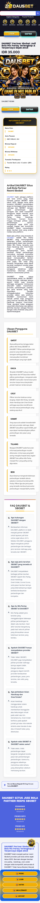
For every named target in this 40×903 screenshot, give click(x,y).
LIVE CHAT (21, 897)
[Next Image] (38, 76)
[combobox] (18, 13)
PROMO (21, 873)
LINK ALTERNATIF (21, 891)
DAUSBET (10, 197)
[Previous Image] (1, 76)
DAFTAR (28, 34)
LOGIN (11, 34)
